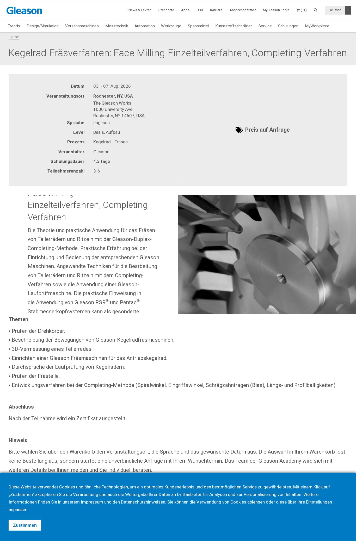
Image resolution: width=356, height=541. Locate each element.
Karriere (216, 10)
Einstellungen (319, 502)
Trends (14, 26)
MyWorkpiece (317, 26)
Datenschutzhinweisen (143, 502)
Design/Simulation (43, 26)
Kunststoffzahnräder (233, 26)
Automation (144, 26)
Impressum (92, 502)
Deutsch (335, 10)
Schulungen (288, 26)
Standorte (166, 10)
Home (14, 37)
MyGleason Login (276, 10)
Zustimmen (25, 525)
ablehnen (256, 502)
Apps (185, 10)
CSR (200, 10)
